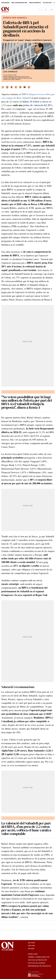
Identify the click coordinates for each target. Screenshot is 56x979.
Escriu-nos (33, 954)
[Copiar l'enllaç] (28, 87)
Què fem (31, 945)
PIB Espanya (5, 3)
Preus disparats (35, 3)
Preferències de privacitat (39, 966)
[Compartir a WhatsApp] (7, 87)
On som (31, 948)
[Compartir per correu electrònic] (24, 87)
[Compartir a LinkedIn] (20, 87)
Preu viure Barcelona (19, 3)
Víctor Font (47, 3)
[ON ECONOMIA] (5, 9)
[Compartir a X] (2, 87)
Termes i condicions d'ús (38, 957)
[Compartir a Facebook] (15, 87)
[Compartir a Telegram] (11, 87)
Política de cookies (36, 963)
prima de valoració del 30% (37, 105)
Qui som (31, 943)
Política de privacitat (37, 960)
